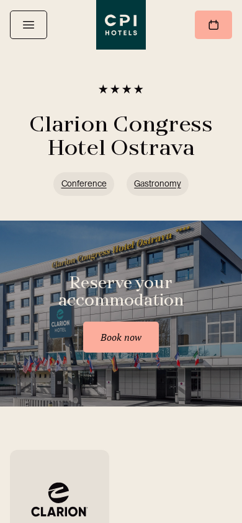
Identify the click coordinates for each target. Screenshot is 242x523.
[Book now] (213, 25)
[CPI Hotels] (121, 25)
